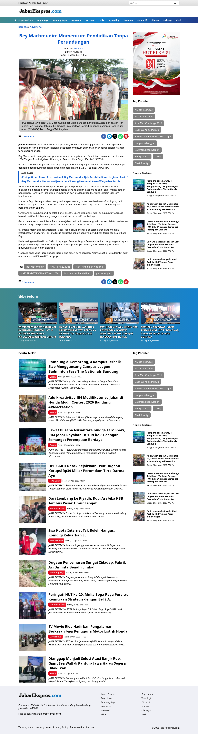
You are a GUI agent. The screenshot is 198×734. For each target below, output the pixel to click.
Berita (53, 376)
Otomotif (142, 20)
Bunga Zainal (142, 156)
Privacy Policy (60, 727)
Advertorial (36, 26)
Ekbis (101, 20)
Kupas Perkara (25, 20)
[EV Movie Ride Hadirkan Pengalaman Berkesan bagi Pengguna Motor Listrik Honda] (32, 637)
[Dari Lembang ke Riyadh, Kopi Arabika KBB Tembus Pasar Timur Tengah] (139, 263)
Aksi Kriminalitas (144, 116)
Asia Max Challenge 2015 (148, 123)
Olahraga (167, 20)
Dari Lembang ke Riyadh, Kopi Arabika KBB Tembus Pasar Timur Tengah (162, 262)
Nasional (90, 20)
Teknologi (128, 20)
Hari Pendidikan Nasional (89, 266)
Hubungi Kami (43, 727)
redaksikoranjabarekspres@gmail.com (39, 713)
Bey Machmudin (35, 266)
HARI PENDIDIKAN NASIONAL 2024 (40, 273)
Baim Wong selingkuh (147, 129)
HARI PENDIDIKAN (60, 266)
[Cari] (175, 3)
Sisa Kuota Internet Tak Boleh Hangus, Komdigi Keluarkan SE (81, 532)
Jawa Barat (76, 20)
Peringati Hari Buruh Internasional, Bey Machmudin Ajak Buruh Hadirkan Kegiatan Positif (74, 177)
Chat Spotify (141, 163)
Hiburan (155, 20)
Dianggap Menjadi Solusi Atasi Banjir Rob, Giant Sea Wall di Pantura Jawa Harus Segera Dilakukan (87, 663)
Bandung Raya (59, 20)
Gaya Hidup (113, 20)
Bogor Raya (42, 20)
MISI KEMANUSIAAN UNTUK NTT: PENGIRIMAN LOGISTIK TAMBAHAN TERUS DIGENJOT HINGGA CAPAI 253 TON (119, 332)
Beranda (23, 26)
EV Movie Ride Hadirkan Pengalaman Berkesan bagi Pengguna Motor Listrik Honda (88, 629)
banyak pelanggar (145, 143)
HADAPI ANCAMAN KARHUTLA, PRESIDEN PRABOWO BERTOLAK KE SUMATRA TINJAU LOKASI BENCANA (77, 332)
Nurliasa (78, 48)
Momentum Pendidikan (77, 273)
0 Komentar (28, 136)
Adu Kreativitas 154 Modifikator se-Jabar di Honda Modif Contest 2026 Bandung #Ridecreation (163, 206)
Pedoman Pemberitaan (82, 727)
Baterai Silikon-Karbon (147, 149)
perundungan (103, 273)
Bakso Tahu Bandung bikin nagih (153, 136)
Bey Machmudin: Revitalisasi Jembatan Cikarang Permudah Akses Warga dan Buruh (71, 181)
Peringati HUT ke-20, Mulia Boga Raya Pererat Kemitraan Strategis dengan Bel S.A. (88, 597)
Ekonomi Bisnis (57, 508)
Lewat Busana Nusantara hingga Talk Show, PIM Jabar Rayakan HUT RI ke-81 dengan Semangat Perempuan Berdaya (163, 225)
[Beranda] (15, 20)
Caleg (158, 156)
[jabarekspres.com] (40, 11)
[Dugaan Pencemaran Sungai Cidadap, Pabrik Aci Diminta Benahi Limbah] (32, 573)
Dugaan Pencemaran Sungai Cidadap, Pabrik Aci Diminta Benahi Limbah (87, 564)
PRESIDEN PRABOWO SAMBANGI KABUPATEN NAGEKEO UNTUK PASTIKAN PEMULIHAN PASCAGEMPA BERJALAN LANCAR (37, 332)
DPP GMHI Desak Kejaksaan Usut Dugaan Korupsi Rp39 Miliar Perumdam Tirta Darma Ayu (163, 244)
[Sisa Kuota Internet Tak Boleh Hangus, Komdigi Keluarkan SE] (32, 541)
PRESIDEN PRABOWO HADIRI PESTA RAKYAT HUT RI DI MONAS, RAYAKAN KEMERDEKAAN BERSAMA (160, 332)
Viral (178, 20)
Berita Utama (56, 540)
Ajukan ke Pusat (143, 109)
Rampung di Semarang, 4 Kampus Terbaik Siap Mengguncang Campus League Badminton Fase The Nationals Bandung (162, 186)
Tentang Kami (25, 727)
